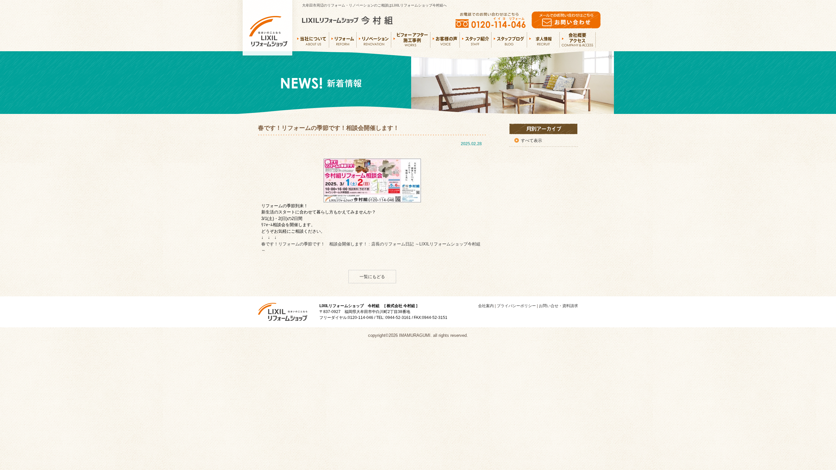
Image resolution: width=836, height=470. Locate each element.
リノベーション (374, 40)
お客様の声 (445, 40)
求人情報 (543, 40)
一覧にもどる (372, 276)
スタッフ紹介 (475, 40)
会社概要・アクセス (578, 40)
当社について (313, 40)
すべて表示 (531, 140)
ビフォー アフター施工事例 (410, 40)
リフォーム (343, 40)
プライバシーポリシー (516, 306)
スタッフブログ (509, 40)
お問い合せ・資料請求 (558, 306)
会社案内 (486, 306)
